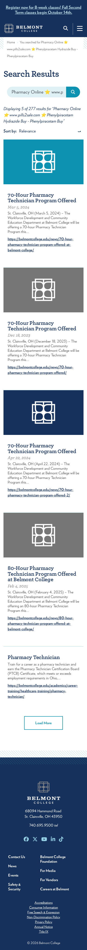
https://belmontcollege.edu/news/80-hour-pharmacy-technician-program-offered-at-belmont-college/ (41, 623)
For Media (47, 870)
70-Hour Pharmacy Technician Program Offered (42, 198)
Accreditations (44, 902)
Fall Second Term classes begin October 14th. (43, 10)
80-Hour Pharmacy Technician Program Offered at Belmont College (42, 573)
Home (11, 42)
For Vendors (49, 880)
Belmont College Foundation (53, 859)
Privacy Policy (43, 922)
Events (13, 875)
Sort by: (10, 131)
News (12, 866)
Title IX (43, 931)
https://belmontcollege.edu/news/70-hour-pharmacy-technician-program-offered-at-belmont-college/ (40, 244)
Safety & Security (14, 886)
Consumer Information (43, 907)
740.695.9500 (43, 825)
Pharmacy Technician (34, 657)
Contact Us (16, 857)
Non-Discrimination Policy (43, 917)
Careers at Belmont (54, 889)
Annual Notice (43, 927)
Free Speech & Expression (43, 912)
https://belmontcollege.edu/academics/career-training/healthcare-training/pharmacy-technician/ (43, 691)
